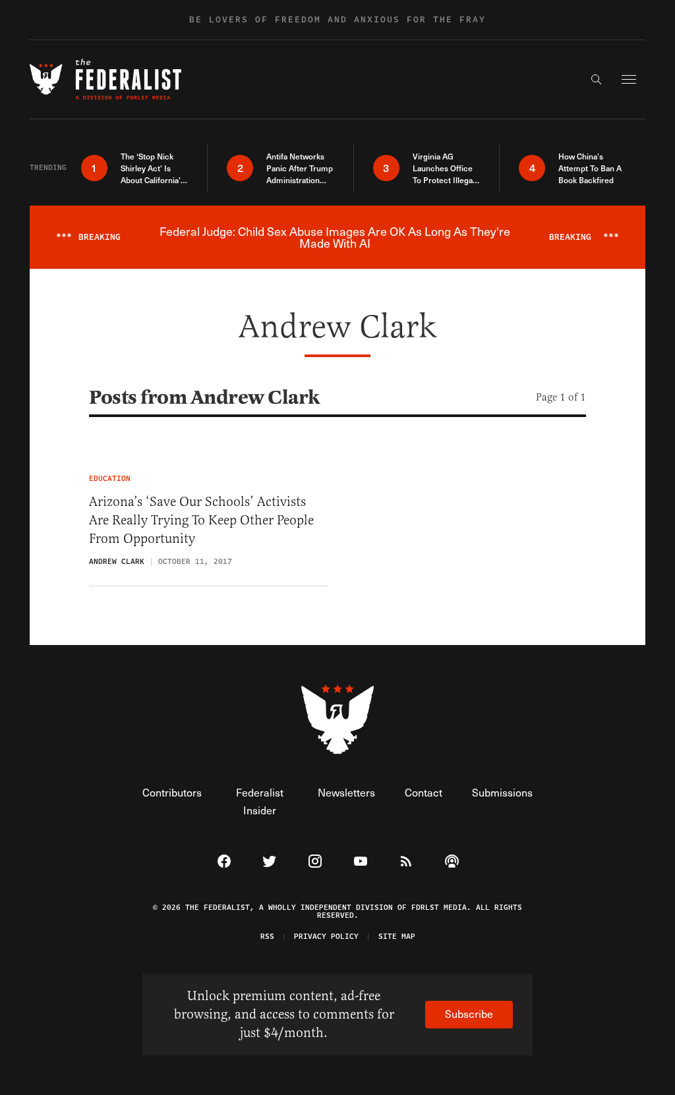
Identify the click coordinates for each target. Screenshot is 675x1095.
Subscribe (469, 1014)
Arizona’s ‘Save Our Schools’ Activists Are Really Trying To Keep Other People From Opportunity (201, 520)
